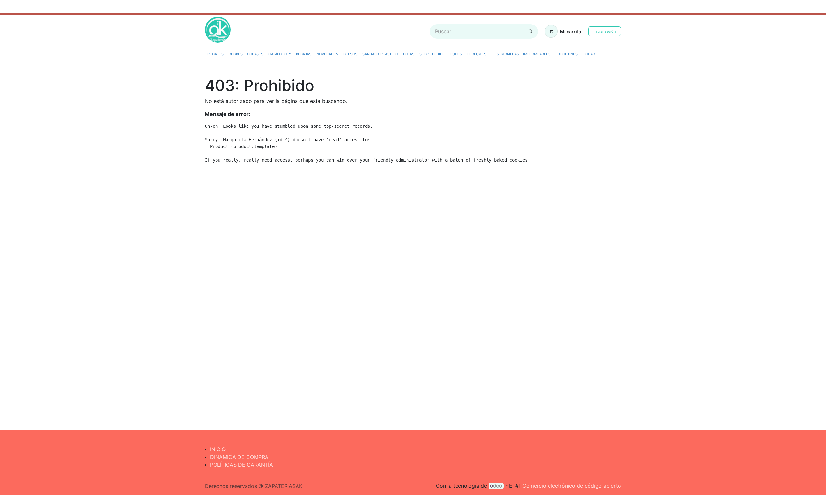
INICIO (218, 449)
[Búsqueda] (530, 31)
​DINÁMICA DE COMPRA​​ (239, 457)
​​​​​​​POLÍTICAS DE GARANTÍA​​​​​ (241, 464)
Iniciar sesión (605, 31)
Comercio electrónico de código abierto (571, 485)
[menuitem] (215, 54)
